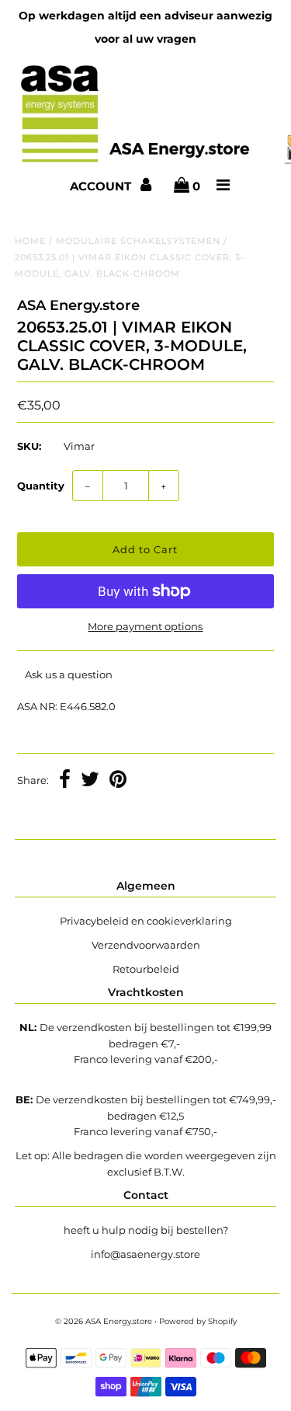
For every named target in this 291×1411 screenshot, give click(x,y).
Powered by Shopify (198, 1321)
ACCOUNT (102, 186)
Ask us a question (69, 674)
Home (30, 240)
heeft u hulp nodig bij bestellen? (146, 1230)
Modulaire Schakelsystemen (138, 240)
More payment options (145, 626)
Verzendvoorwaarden (146, 945)
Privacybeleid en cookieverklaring (146, 921)
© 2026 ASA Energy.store (103, 1321)
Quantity (40, 485)
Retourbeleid (146, 969)
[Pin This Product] (117, 781)
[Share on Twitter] (90, 781)
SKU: (29, 446)
